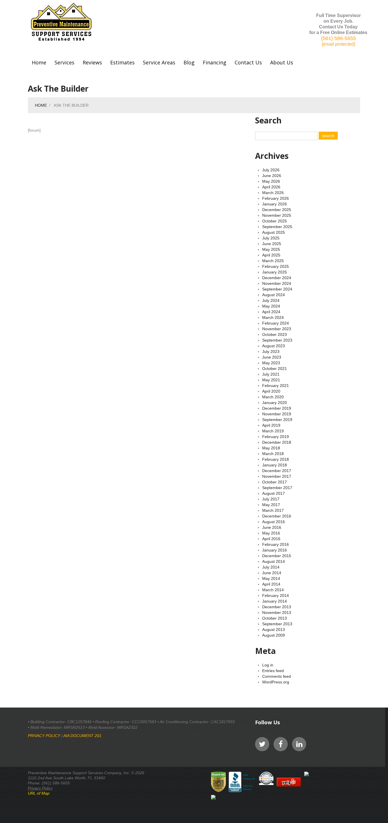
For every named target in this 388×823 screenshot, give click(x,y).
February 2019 (275, 436)
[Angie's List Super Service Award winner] (218, 782)
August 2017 (273, 493)
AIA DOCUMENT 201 (82, 735)
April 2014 (271, 584)
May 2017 (271, 504)
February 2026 (275, 198)
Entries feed (273, 670)
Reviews (92, 62)
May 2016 (271, 533)
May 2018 (271, 448)
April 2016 (271, 538)
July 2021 (270, 374)
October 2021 (274, 368)
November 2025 (276, 215)
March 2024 (273, 317)
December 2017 (276, 470)
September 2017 (277, 487)
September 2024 (277, 289)
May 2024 (271, 306)
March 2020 (273, 397)
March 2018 (273, 453)
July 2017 (270, 499)
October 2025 (274, 221)
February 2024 (275, 323)
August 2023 (273, 346)
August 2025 (273, 232)
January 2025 (274, 272)
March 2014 (273, 590)
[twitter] (262, 744)
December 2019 (276, 408)
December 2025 (276, 209)
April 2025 (271, 255)
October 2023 (274, 334)
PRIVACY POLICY (44, 735)
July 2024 (270, 300)
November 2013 (276, 612)
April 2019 (271, 425)
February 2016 (275, 544)
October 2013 (274, 618)
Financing (214, 62)
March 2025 (273, 260)
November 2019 (276, 414)
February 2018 (275, 459)
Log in (267, 665)
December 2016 (276, 516)
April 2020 (271, 391)
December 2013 (276, 607)
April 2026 (271, 187)
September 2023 (277, 340)
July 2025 (270, 238)
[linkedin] (299, 744)
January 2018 (274, 465)
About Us (281, 62)
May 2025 (271, 249)
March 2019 (273, 431)
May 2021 (271, 380)
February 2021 (275, 385)
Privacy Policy (40, 788)
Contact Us (248, 62)
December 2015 (276, 555)
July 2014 (270, 567)
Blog (189, 62)
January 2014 (274, 601)
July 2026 (270, 170)
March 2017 (273, 510)
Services (64, 62)
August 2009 (273, 635)
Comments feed (276, 676)
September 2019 (277, 419)
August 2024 (273, 294)
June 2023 (271, 357)
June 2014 (271, 573)
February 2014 (275, 595)
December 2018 (276, 442)
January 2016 (274, 550)
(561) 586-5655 (338, 38)
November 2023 (276, 329)
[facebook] (281, 744)
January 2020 (274, 402)
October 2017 (274, 482)
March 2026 (273, 192)
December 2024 (276, 277)
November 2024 (276, 283)
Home (39, 62)
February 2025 (275, 266)
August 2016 (273, 521)
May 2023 (271, 363)
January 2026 (274, 204)
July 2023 (270, 351)
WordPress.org (275, 682)
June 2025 (271, 243)
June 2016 (271, 527)
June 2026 (271, 175)
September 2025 (277, 226)
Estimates (122, 62)
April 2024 (271, 312)
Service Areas (159, 62)
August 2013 (273, 629)
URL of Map (38, 793)
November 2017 (276, 476)
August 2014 (273, 561)
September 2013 (277, 624)
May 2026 (271, 181)
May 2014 (271, 578)
